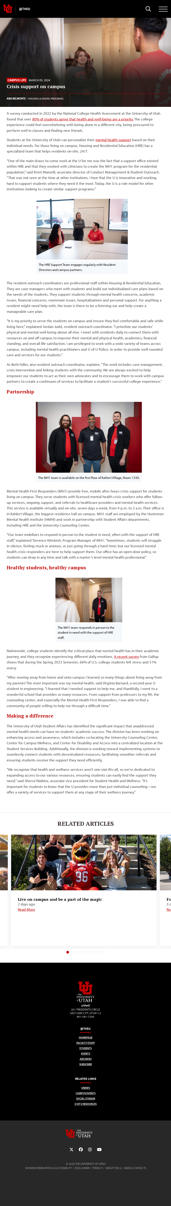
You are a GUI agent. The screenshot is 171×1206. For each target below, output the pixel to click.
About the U (113, 1168)
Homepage (85, 1037)
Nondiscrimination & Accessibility (48, 1168)
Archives (86, 1059)
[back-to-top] (165, 1197)
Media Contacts (135, 1168)
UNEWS (85, 1088)
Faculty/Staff (85, 1043)
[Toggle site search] (148, 9)
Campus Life (17, 80)
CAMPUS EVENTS (86, 1093)
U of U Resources (86, 1104)
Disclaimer (82, 1168)
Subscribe (85, 1064)
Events (85, 1053)
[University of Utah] (85, 1133)
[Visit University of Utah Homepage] (7, 8)
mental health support (113, 140)
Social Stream (85, 1098)
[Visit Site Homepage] (85, 1001)
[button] (67, 952)
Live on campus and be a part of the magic (60, 899)
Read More (26, 909)
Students (85, 1048)
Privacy (97, 1168)
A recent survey (126, 656)
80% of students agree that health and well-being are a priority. (83, 119)
